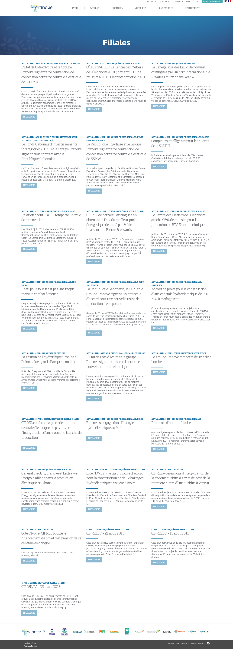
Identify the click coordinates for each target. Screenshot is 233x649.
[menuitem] (225, 1)
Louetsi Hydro (40, 140)
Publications (166, 1)
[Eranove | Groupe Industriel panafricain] (41, 8)
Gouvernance (165, 8)
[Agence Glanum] (208, 643)
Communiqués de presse (67, 63)
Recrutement (192, 8)
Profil (75, 8)
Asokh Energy (43, 137)
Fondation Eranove (212, 1)
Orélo (52, 140)
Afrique (94, 8)
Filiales (135, 63)
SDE (193, 63)
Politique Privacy (30, 646)
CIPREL (49, 63)
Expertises (116, 8)
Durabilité (140, 8)
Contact (179, 1)
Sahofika (156, 285)
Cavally (105, 470)
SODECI (205, 137)
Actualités (152, 1)
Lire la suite (29, 117)
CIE (102, 63)
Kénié (203, 353)
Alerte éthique (193, 1)
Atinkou (40, 63)
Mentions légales (30, 643)
